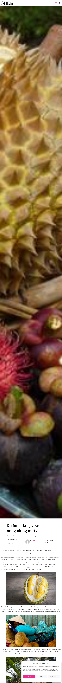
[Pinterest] (45, 543)
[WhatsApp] (52, 540)
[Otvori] (59, 3)
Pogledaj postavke (54, 676)
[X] (47, 540)
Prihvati (29, 676)
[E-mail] (47, 543)
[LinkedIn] (50, 540)
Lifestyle (11, 543)
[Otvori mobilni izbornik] (56, 3)
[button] (59, 663)
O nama (39, 680)
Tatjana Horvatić (34, 542)
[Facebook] (45, 540)
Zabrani (41, 676)
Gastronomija (13, 540)
